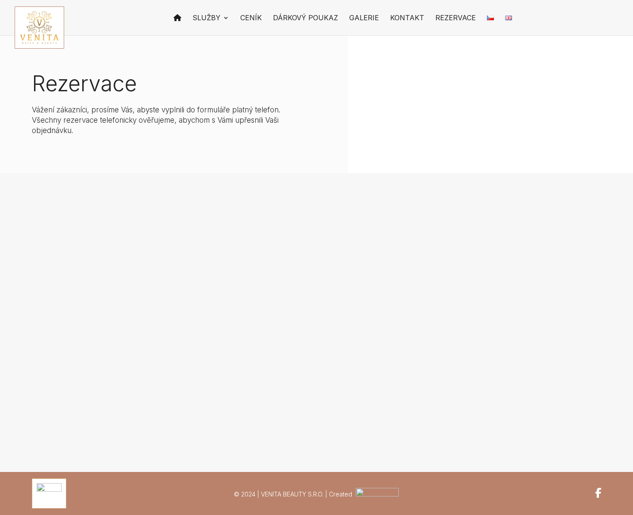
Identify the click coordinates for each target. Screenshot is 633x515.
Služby (206, 18)
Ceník (251, 18)
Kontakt (407, 18)
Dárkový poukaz (305, 18)
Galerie (364, 18)
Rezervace (455, 18)
